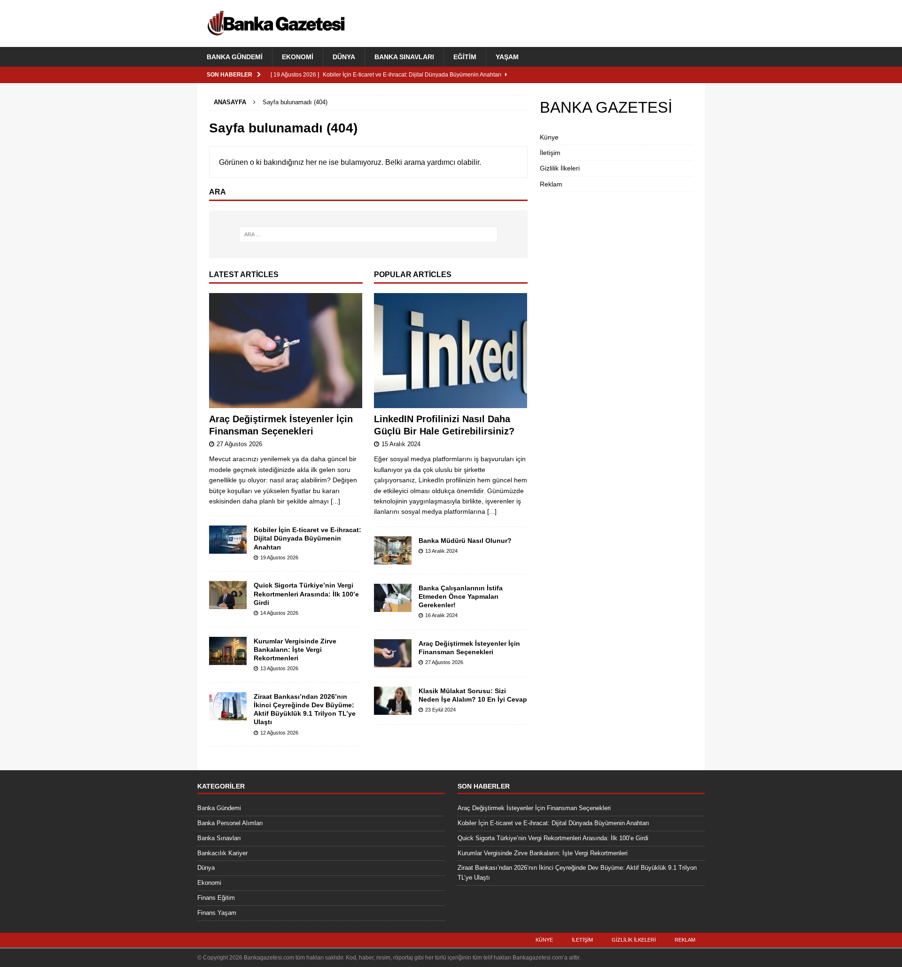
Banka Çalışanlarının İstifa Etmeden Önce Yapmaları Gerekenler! (461, 596)
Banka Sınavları (404, 57)
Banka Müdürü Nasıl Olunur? (465, 540)
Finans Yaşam (216, 912)
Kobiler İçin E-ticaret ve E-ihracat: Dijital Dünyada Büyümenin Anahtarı (307, 538)
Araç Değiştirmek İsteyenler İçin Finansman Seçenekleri (534, 808)
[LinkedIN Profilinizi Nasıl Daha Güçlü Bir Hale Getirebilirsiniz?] (451, 350)
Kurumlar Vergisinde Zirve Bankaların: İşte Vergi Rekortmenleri (295, 649)
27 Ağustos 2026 (239, 444)
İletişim (550, 152)
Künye (549, 137)
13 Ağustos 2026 (279, 668)
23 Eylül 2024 (440, 709)
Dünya (344, 57)
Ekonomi (297, 57)
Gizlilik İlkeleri (560, 168)
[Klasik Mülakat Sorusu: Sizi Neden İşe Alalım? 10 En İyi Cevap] (393, 701)
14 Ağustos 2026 (279, 613)
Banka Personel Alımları (230, 823)
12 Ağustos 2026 (279, 732)
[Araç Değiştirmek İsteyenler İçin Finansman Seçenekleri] (286, 350)
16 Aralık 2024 (441, 615)
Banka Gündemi (235, 57)
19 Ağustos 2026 (279, 557)
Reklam (551, 184)
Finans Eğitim (216, 897)
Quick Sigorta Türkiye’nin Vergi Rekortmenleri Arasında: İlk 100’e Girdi (306, 593)
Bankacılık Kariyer (222, 853)
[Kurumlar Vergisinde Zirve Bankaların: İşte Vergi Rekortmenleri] (228, 651)
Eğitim (464, 57)
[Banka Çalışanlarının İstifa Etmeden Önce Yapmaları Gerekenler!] (393, 598)
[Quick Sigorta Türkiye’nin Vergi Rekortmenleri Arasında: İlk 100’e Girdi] (228, 595)
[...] (335, 501)
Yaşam (507, 57)
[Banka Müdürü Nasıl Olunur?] (393, 550)
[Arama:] (368, 234)
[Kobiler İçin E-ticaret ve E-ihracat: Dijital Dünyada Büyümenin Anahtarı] (228, 540)
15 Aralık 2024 (400, 444)
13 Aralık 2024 (441, 551)
